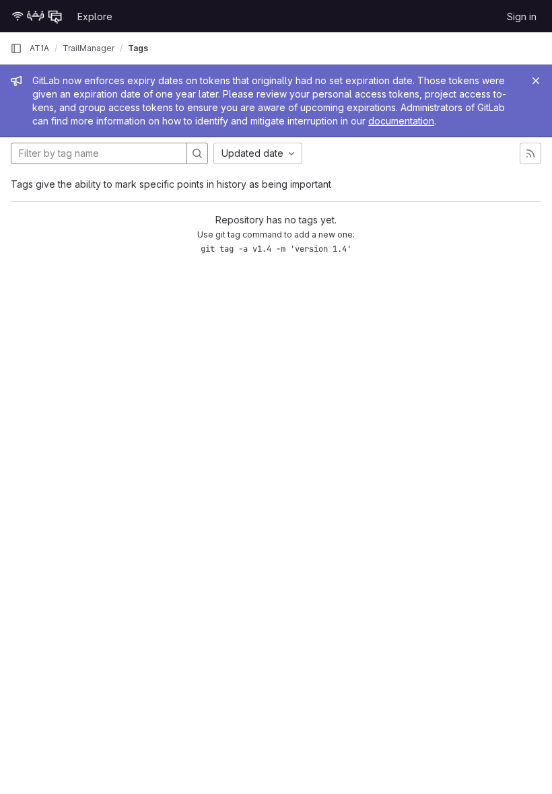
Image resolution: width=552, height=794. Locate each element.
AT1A (39, 48)
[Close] (536, 81)
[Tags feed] (530, 153)
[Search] (197, 153)
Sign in (522, 16)
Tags (138, 48)
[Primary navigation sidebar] (16, 48)
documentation (401, 121)
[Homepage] (37, 16)
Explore (94, 16)
